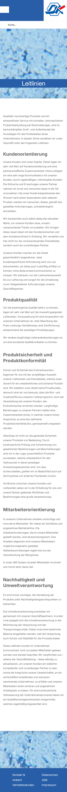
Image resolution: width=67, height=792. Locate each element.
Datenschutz (50, 774)
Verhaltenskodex (23, 785)
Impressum (49, 785)
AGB (44, 780)
